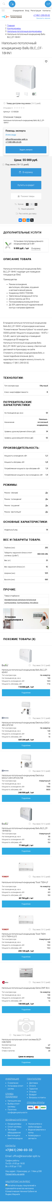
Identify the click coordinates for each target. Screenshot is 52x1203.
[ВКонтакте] (20, 220)
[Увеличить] (26, 77)
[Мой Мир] (28, 220)
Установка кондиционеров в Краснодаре (14, 618)
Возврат (33, 1094)
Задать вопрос (26, 149)
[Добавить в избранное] (46, 61)
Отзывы (32, 1092)
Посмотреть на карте (14, 1174)
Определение (18, 11)
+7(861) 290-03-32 (18, 1150)
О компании (13, 1083)
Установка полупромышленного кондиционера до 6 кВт (28, 242)
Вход (27, 11)
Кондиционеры (14, 1124)
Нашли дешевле (27, 208)
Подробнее (26, 693)
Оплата (32, 1086)
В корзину (28, 172)
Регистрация (36, 11)
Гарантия (33, 1089)
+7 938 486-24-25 (13, 142)
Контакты (47, 11)
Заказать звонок (43, 18)
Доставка (33, 1083)
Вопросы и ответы (37, 1097)
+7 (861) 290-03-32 (41, 15)
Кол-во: (21, 204)
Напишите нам (14, 1101)
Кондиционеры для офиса (27, 603)
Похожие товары (28, 196)
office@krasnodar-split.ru (17, 139)
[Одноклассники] (24, 220)
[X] (32, 220)
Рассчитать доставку (27, 213)
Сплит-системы (14, 1127)
